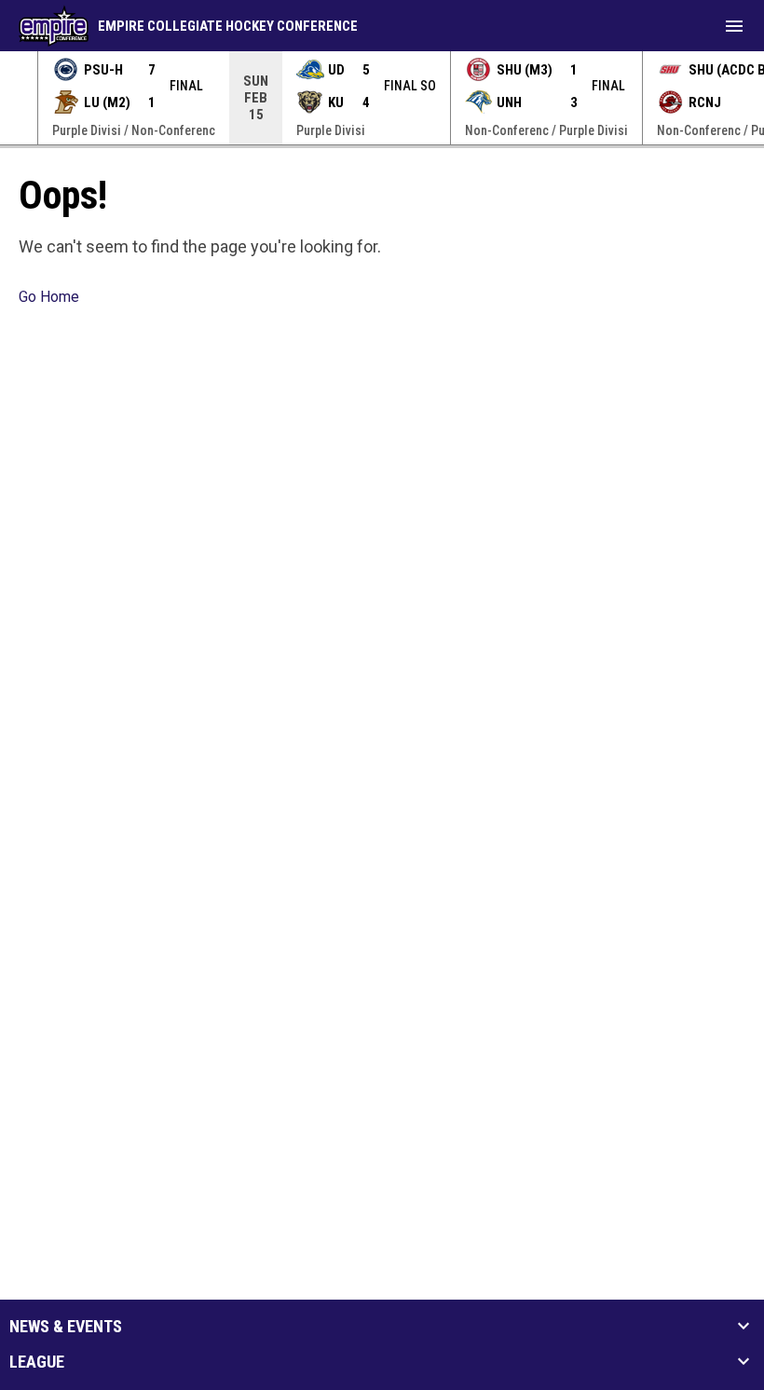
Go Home (49, 297)
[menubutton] (734, 26)
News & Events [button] (65, 1326)
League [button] (36, 1362)
